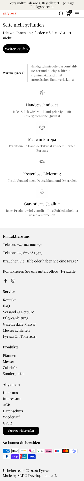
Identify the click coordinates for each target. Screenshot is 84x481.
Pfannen (9, 355)
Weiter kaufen (16, 48)
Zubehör (10, 367)
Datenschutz (13, 410)
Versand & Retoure (18, 311)
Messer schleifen (16, 330)
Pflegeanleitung (15, 317)
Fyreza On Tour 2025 (20, 336)
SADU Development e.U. (37, 475)
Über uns (10, 392)
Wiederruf (11, 417)
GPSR (7, 423)
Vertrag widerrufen (21, 430)
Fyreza (44, 470)
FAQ (6, 305)
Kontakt (9, 299)
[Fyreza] (10, 14)
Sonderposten (14, 373)
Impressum (12, 398)
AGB (6, 404)
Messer (8, 361)
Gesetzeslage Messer (19, 324)
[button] (61, 13)
